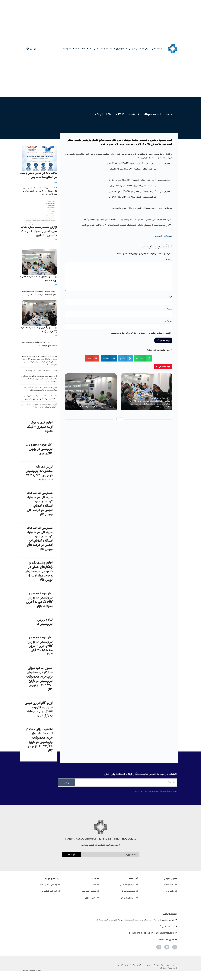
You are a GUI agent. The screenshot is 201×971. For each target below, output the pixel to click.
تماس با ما (94, 48)
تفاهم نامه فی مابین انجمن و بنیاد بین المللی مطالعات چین (38, 175)
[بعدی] (121, 419)
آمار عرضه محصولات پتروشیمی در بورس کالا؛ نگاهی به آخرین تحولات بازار (39, 600)
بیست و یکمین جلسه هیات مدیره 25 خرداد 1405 (39, 329)
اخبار (106, 48)
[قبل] (116, 419)
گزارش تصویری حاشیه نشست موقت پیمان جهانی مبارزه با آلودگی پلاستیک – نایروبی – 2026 (39, 406)
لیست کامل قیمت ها (163, 236)
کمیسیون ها (118, 48)
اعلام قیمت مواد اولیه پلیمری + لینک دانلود (40, 427)
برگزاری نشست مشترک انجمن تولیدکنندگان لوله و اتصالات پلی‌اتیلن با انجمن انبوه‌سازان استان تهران (40, 397)
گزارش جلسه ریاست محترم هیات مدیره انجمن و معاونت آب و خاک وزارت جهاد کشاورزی (39, 231)
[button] (143, 358)
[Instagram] (158, 947)
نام (170, 297)
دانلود (68, 48)
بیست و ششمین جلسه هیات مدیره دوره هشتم (95, 406)
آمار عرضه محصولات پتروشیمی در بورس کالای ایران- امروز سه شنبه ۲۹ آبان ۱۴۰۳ (39, 646)
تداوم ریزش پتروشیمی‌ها (44, 622)
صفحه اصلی (157, 48)
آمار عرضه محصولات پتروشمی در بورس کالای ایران (39, 449)
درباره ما (145, 48)
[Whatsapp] (174, 947)
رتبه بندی (133, 48)
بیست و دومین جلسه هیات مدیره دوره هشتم (38, 278)
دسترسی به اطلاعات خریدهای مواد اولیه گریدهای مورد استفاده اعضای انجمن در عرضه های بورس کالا (40, 504)
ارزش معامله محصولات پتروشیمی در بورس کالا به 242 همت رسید (39, 473)
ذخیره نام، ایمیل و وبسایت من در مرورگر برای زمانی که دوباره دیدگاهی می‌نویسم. (140, 333)
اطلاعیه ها (80, 48)
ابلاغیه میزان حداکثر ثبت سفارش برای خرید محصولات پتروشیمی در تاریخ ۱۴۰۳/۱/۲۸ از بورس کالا (39, 740)
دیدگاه (169, 260)
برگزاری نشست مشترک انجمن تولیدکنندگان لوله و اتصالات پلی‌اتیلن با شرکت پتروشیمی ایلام (40, 389)
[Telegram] (166, 947)
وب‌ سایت (168, 321)
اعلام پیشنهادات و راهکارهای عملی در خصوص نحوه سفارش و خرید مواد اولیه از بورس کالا (39, 571)
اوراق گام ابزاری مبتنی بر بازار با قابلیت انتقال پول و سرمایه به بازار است (39, 709)
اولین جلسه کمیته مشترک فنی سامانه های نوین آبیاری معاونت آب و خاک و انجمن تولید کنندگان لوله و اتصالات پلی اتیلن (39, 379)
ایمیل (169, 309)
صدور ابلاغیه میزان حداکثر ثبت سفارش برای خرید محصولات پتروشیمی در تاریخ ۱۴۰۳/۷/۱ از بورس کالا (39, 679)
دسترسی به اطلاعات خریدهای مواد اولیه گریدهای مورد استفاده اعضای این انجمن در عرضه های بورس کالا (40, 539)
